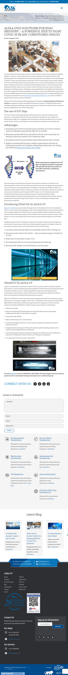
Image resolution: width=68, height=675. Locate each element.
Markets (21, 577)
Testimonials (7, 587)
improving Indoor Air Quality (28, 148)
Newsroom (22, 589)
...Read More (22, 449)
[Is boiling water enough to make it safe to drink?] (13, 525)
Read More (9, 549)
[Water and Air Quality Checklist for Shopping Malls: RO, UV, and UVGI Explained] (34, 525)
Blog (42, 16)
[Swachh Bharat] (58, 672)
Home (37, 16)
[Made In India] (47, 672)
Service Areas (23, 587)
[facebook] (39, 637)
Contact (6, 589)
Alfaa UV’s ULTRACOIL (11, 208)
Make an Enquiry (7, 673)
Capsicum (14, 669)
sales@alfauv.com (43, 561)
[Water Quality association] (57, 667)
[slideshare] (52, 637)
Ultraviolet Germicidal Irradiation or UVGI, (37, 95)
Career (6, 592)
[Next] (67, 535)
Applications (22, 579)
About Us (21, 582)
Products (6, 579)
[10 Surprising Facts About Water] (55, 525)
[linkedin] (48, 637)
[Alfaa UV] (11, 8)
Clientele (21, 584)
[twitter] (43, 637)
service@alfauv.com (44, 564)
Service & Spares (8, 582)
